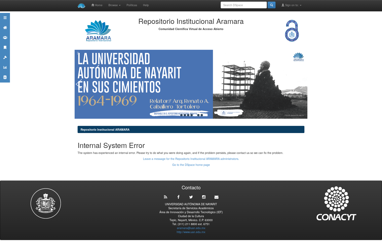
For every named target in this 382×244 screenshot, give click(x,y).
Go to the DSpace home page (191, 165)
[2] (185, 115)
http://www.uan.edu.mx (191, 232)
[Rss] (166, 197)
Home (98, 5)
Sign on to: (291, 5)
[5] (195, 115)
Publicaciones (5, 52)
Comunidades (5, 42)
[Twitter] (191, 197)
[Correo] (216, 197)
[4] (191, 115)
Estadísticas (5, 72)
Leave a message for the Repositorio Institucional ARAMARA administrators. (191, 159)
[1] (181, 115)
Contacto (5, 82)
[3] (188, 115)
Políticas (132, 5)
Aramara (5, 32)
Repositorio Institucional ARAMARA (105, 129)
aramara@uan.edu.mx (191, 228)
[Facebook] (178, 197)
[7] (202, 115)
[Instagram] (204, 197)
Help (146, 5)
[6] (198, 115)
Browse (113, 5)
